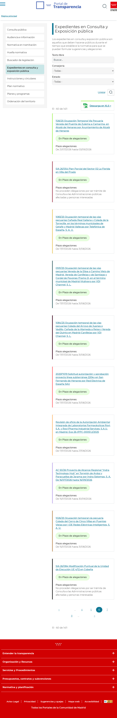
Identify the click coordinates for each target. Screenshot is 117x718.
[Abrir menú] (105, 6)
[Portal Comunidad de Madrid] (113, 6)
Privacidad (30, 701)
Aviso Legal (13, 701)
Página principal (9, 16)
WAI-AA (108, 701)
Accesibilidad (92, 701)
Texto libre (58, 55)
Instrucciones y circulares (21, 78)
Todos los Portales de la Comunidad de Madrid (58, 707)
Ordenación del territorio (21, 101)
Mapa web (74, 701)
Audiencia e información (21, 37)
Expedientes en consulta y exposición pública (22, 69)
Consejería (58, 66)
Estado (56, 77)
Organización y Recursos (17, 661)
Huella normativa (17, 52)
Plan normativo (16, 86)
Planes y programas (18, 93)
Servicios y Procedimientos (19, 670)
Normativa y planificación (18, 687)
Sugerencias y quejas (52, 701)
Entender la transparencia (18, 653)
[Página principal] (58, 5)
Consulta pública (16, 29)
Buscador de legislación (20, 60)
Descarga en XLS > (100, 105)
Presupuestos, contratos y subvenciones (27, 678)
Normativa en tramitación (22, 45)
